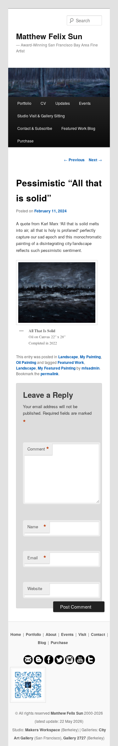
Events (85, 103)
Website (34, 588)
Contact (98, 634)
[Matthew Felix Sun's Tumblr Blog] (90, 663)
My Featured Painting (57, 368)
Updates (62, 103)
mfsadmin (90, 368)
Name (36, 527)
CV (43, 103)
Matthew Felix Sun (49, 36)
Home (15, 634)
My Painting (90, 357)
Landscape (68, 357)
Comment (38, 449)
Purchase (25, 140)
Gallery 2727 (74, 738)
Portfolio (24, 103)
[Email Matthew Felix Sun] (28, 663)
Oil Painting (26, 362)
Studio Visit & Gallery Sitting (41, 115)
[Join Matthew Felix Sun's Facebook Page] (48, 663)
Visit (82, 634)
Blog (42, 642)
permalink (50, 373)
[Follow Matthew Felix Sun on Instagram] (69, 663)
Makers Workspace (42, 730)
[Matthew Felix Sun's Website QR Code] (59, 685)
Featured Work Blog (78, 128)
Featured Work (71, 362)
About (51, 634)
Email (36, 558)
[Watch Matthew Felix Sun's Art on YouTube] (80, 663)
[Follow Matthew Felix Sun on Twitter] (59, 663)
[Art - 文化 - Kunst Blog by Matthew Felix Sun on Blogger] (38, 663)
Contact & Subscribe (34, 128)
